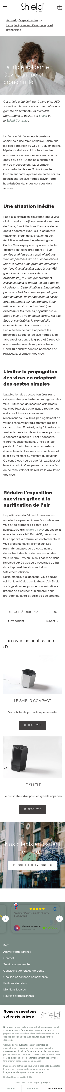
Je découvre (32, 725)
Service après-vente (16, 964)
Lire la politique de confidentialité (17, 1077)
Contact (8, 958)
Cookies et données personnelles (25, 977)
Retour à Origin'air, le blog (33, 612)
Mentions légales (14, 989)
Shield (43, 116)
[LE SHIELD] (32, 757)
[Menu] (5, 7)
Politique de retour (15, 983)
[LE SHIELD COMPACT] (32, 674)
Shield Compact (17, 120)
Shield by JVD (35, 529)
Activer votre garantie (17, 952)
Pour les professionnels (18, 996)
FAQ (6, 945)
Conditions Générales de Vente (23, 970)
